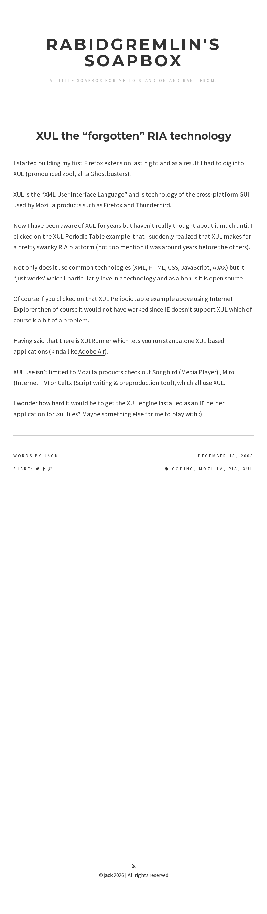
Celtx (65, 382)
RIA (233, 468)
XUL (18, 194)
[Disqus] (133, 563)
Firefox (113, 205)
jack (108, 875)
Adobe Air (91, 351)
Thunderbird (152, 205)
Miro (228, 372)
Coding (183, 468)
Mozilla (211, 468)
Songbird (164, 372)
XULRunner (96, 340)
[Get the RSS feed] (134, 866)
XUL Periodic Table (79, 236)
